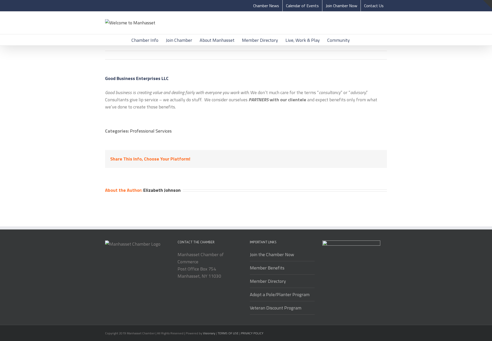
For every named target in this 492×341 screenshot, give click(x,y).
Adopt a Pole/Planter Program (280, 294)
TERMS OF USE (228, 333)
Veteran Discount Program (275, 307)
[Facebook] (324, 159)
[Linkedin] (364, 159)
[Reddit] (372, 159)
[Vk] (380, 159)
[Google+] (356, 159)
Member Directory (268, 281)
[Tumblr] (348, 159)
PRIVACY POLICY (252, 333)
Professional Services (151, 130)
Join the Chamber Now (272, 254)
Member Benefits (267, 267)
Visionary (209, 333)
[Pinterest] (340, 159)
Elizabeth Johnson (162, 190)
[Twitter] (332, 159)
